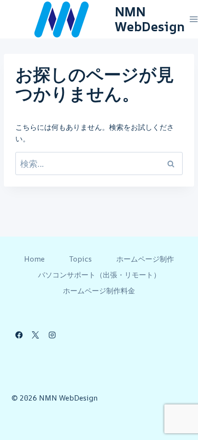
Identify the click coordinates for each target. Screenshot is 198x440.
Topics (80, 259)
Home (34, 259)
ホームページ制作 (145, 259)
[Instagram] (52, 334)
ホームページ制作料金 (99, 291)
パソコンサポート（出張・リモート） (99, 275)
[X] (35, 334)
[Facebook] (19, 334)
